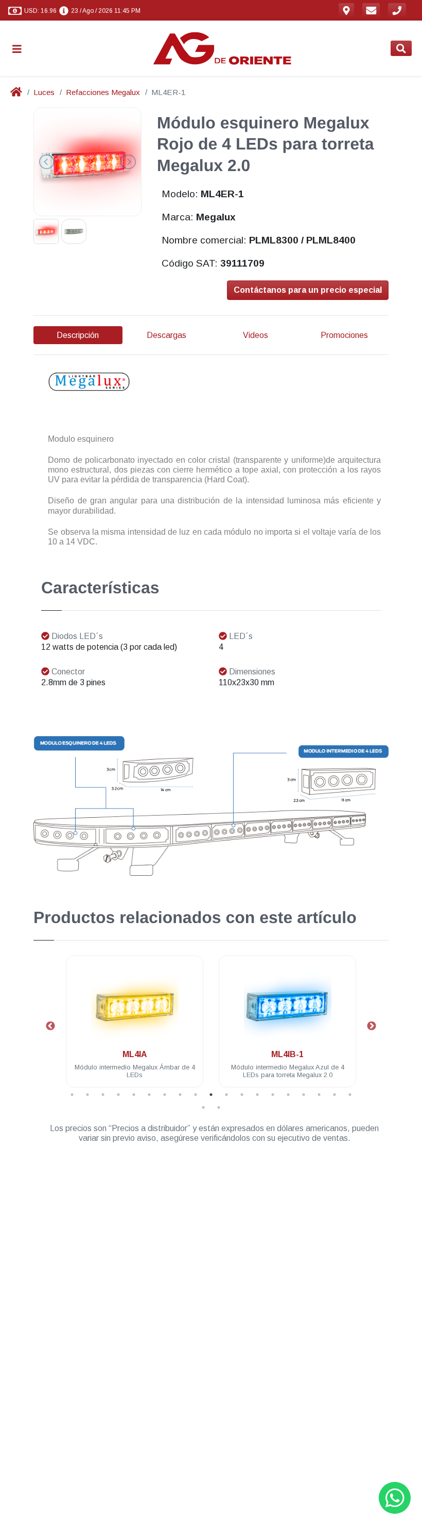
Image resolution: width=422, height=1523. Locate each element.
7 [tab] (165, 1094)
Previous (50, 1026)
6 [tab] (149, 1094)
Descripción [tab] (78, 335)
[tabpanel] (134, 1027)
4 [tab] (118, 1094)
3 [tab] (103, 1094)
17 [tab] (319, 1094)
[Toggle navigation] (21, 48)
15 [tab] (288, 1094)
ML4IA (134, 1054)
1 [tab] (72, 1094)
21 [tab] (219, 1107)
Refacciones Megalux (103, 92)
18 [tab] (334, 1094)
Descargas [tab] (166, 335)
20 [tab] (203, 1107)
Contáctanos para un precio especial (308, 290)
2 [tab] (87, 1094)
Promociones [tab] (344, 335)
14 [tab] (273, 1094)
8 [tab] (180, 1094)
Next (371, 1026)
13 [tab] (257, 1094)
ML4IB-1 (287, 1054)
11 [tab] (226, 1094)
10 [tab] (211, 1094)
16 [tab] (303, 1094)
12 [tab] (242, 1094)
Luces (44, 92)
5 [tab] (134, 1094)
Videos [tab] (255, 335)
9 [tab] (195, 1094)
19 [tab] (350, 1094)
